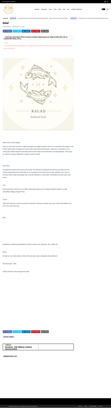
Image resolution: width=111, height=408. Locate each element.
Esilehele (80, 406)
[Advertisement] (38, 231)
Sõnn (6, 43)
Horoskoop (44, 9)
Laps (68, 9)
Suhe (55, 9)
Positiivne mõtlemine (76, 9)
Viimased (37, 9)
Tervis (50, 9)
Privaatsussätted (93, 406)
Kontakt (100, 406)
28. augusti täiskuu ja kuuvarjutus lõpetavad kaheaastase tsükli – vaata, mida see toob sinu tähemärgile (35, 18)
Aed (64, 9)
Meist (86, 406)
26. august (66, 18)
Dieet (59, 9)
